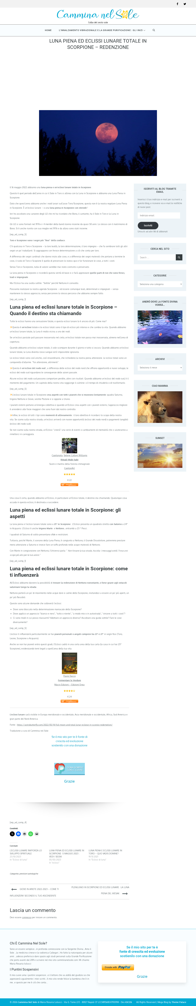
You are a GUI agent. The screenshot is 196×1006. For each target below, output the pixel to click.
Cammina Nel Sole (27, 1002)
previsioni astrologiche (28, 874)
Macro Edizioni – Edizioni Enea (69, 684)
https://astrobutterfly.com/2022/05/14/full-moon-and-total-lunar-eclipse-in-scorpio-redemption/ (65, 724)
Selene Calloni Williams (75, 455)
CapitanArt (69, 468)
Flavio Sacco (69, 676)
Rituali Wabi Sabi (69, 459)
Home (48, 30)
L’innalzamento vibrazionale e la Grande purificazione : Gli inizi (101, 30)
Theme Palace (179, 1002)
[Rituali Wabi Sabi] (69, 440)
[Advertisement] (98, 81)
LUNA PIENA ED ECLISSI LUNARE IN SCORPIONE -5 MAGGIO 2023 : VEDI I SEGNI (66, 853)
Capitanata (57, 455)
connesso (26, 917)
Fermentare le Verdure (69, 680)
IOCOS (128, 1002)
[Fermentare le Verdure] (69, 654)
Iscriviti (148, 225)
